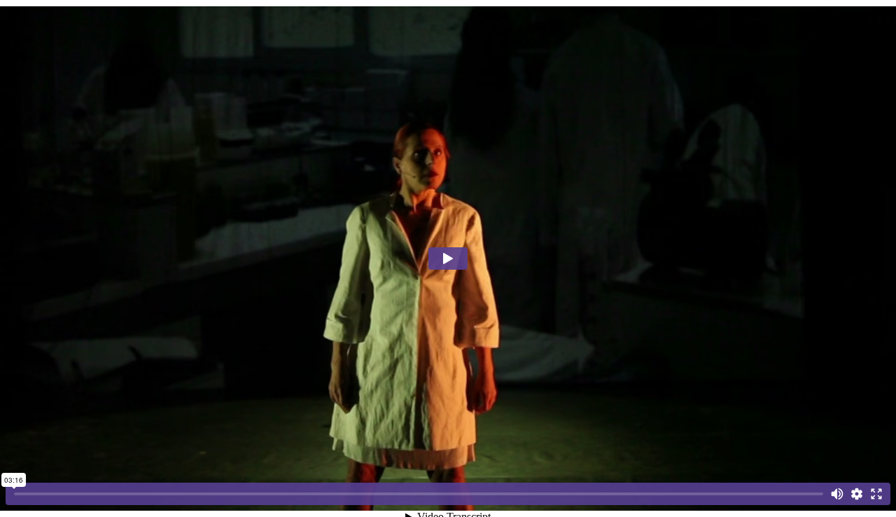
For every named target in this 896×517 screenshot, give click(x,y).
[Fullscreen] (876, 493)
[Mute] (837, 493)
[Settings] (856, 493)
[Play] (448, 258)
